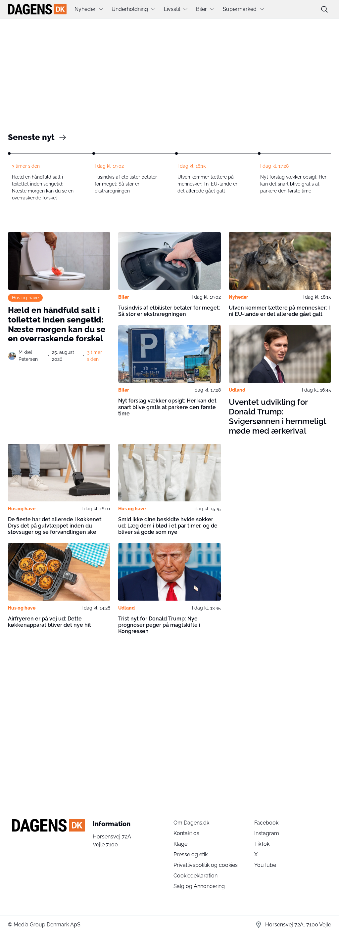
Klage (180, 844)
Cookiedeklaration (195, 875)
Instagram (266, 833)
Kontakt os (186, 833)
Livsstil (172, 9)
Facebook (266, 823)
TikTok (261, 844)
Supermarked (240, 9)
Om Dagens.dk (191, 823)
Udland (237, 390)
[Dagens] (37, 9)
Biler (201, 9)
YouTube (265, 865)
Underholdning (130, 9)
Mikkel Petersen (28, 356)
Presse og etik (190, 854)
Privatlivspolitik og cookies (205, 865)
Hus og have (25, 297)
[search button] (324, 9)
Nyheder (85, 9)
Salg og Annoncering (199, 886)
